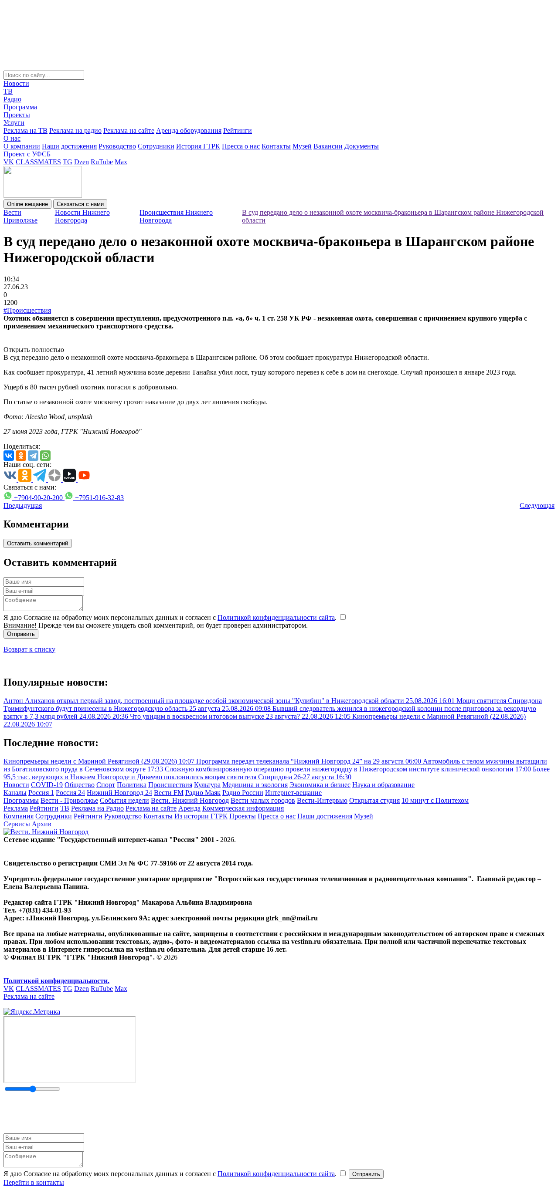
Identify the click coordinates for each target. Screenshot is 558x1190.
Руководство (117, 146)
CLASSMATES (38, 162)
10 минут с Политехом (435, 800)
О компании (21, 146)
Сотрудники (156, 146)
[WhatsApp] (45, 455)
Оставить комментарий (37, 543)
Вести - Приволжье (69, 800)
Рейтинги (237, 130)
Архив (41, 824)
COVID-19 (47, 784)
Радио (12, 99)
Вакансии (328, 146)
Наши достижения (69, 146)
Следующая (537, 505)
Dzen (81, 162)
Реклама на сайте (128, 130)
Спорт (105, 784)
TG (67, 162)
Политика (131, 784)
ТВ (8, 91)
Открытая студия (374, 800)
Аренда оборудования (188, 130)
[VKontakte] (8, 455)
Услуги (13, 122)
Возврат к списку (29, 649)
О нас (11, 138)
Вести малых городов (263, 800)
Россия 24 (70, 792)
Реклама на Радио (97, 808)
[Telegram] (33, 455)
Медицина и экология (255, 784)
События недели (124, 800)
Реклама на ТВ (25, 130)
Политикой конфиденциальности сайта (276, 617)
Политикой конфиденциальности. (56, 980)
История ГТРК (198, 146)
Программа (20, 107)
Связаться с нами (80, 204)
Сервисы (16, 824)
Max (121, 162)
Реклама (15, 808)
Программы (21, 800)
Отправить (21, 634)
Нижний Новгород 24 (119, 792)
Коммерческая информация (243, 808)
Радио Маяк (203, 792)
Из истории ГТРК (201, 816)
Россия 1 (41, 792)
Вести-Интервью (322, 800)
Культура (207, 784)
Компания (18, 816)
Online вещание (27, 204)
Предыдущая (22, 505)
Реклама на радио (75, 130)
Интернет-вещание (293, 792)
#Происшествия (27, 310)
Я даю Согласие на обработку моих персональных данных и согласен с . (170, 617)
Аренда (189, 808)
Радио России (242, 792)
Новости (16, 83)
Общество (80, 784)
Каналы (15, 792)
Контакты (276, 146)
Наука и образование (383, 784)
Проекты (16, 114)
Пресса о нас (241, 146)
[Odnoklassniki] (21, 455)
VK (8, 162)
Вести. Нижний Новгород (190, 800)
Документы (361, 146)
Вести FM (169, 792)
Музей (302, 146)
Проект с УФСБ (27, 154)
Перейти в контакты (33, 1182)
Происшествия (170, 784)
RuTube (102, 162)
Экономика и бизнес (319, 784)
